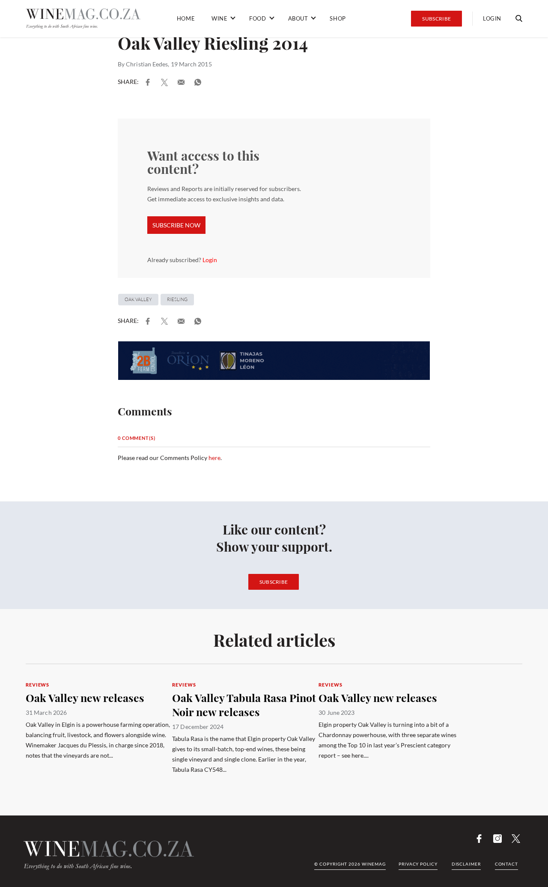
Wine (219, 18)
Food (257, 18)
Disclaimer (466, 863)
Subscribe (436, 18)
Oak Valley (138, 299)
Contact (506, 863)
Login (492, 18)
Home (186, 18)
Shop (337, 18)
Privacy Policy (418, 863)
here (214, 457)
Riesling (177, 299)
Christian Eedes (147, 64)
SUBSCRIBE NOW (176, 225)
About (298, 18)
